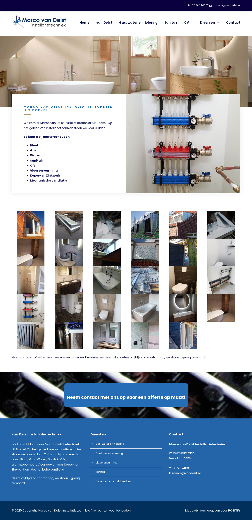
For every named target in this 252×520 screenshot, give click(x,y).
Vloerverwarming (44, 170)
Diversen (207, 22)
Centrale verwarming (109, 453)
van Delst (104, 22)
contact (43, 478)
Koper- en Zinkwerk (45, 175)
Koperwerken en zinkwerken (113, 481)
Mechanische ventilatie (48, 180)
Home (85, 22)
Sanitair (171, 22)
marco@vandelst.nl (227, 5)
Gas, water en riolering (138, 22)
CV (186, 22)
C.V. (33, 165)
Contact (233, 22)
